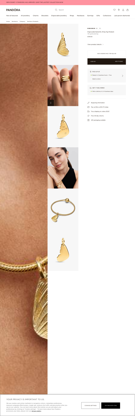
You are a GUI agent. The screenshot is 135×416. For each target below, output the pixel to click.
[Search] (56, 10)
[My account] (123, 10)
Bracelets (45, 15)
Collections (107, 15)
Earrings (90, 15)
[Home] (13, 10)
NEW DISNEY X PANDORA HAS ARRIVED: (34, 2)
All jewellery (25, 15)
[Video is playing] (51, 103)
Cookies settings (90, 405)
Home (8, 21)
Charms (35, 15)
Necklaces (80, 15)
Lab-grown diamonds (122, 15)
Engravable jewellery (59, 15)
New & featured (12, 15)
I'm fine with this (111, 405)
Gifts (98, 15)
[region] (67, 405)
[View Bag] (127, 10)
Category (22, 21)
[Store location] (119, 10)
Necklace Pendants (32, 21)
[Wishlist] (114, 10)
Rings (72, 15)
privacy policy (36, 411)
